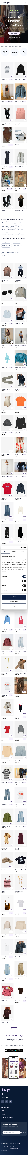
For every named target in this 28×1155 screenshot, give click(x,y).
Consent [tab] (5, 551)
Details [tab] (14, 551)
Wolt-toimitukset (7, 1118)
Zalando (9, 782)
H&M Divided (5, 226)
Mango (12, 226)
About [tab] (23, 551)
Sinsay (16, 233)
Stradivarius (9, 476)
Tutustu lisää (14, 1028)
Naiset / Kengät (16, 242)
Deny (14, 606)
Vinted (23, 101)
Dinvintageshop (8, 101)
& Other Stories (11, 229)
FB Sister (4, 222)
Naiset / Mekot (17, 245)
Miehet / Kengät (5, 249)
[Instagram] (2, 1101)
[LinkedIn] (6, 1101)
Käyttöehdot (4, 1150)
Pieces (19, 226)
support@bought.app (8, 1146)
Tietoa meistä (6, 1107)
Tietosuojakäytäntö (5, 1152)
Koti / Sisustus (5, 255)
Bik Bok (3, 233)
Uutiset (3, 1114)
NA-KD (3, 229)
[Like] (11, 76)
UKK (2, 1111)
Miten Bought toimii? (13, 37)
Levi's (22, 233)
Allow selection (14, 601)
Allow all (14, 596)
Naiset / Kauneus (6, 242)
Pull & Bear (20, 229)
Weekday (11, 222)
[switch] (24, 581)
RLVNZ (23, 454)
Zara (10, 79)
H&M (24, 79)
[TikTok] (10, 1101)
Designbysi (9, 188)
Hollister (10, 233)
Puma (18, 222)
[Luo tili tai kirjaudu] (23, 2)
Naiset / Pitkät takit (6, 245)
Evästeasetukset (14, 1148)
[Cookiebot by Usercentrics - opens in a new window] (20, 547)
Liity (23, 1132)
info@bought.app (15, 1143)
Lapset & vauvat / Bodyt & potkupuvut (10, 252)
